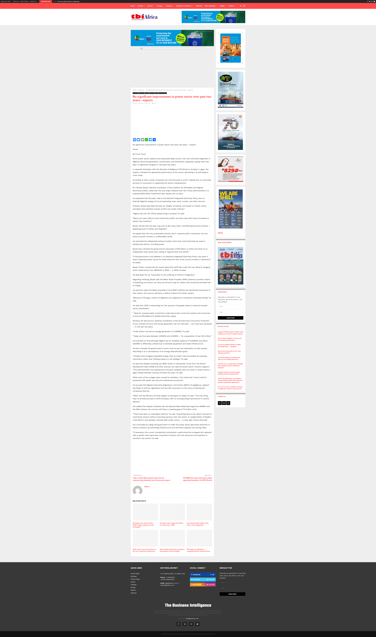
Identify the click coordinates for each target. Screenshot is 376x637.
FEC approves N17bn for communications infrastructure (198, 550)
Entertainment (210, 6)
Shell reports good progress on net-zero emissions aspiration (144, 550)
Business (135, 93)
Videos (231, 6)
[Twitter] (185, 624)
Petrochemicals (162, 93)
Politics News (135, 579)
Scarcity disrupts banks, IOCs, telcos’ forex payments (198, 524)
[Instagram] (191, 624)
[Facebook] (178, 624)
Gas (156, 93)
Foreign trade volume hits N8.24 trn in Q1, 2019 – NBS (171, 524)
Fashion (133, 590)
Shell (220, 232)
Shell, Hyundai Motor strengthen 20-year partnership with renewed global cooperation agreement (230, 380)
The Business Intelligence (188, 605)
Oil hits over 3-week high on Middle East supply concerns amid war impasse (230, 365)
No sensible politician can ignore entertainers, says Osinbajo (172, 550)
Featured (152, 93)
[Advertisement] (172, 122)
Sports (150, 6)
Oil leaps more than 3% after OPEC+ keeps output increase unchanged (143, 525)
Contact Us (33, 1)
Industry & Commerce (183, 6)
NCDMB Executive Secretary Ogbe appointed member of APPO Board (197, 479)
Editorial (199, 6)
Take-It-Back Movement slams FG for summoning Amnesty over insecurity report (151, 479)
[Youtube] (197, 624)
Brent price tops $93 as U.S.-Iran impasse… (70, 1)
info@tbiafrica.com (192, 618)
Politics (140, 6)
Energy (159, 6)
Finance (169, 6)
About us (16, 1)
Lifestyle (133, 584)
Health (222, 6)
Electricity (141, 93)
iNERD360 (212, 634)
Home (133, 6)
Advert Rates (24, 1)
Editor (136, 103)
